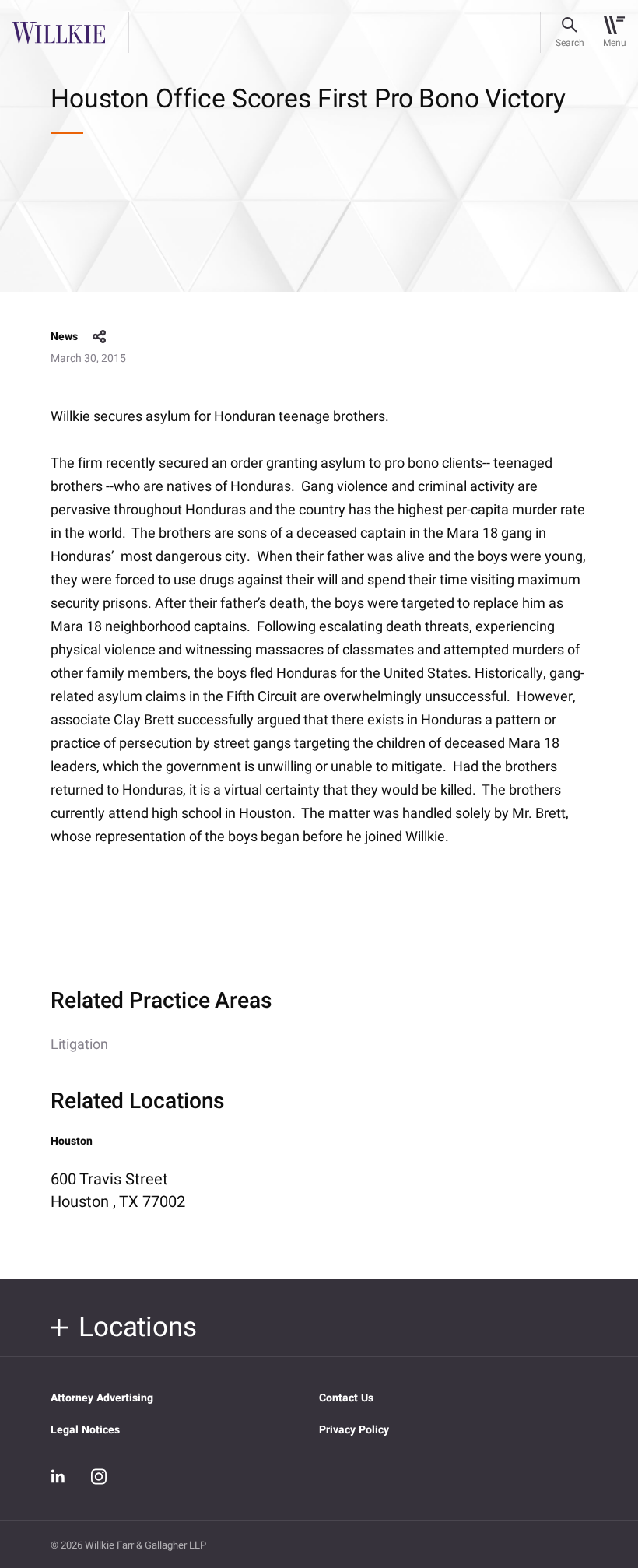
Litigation (79, 1044)
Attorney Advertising (102, 1398)
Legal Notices (85, 1430)
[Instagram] (99, 1476)
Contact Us (346, 1398)
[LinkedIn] (58, 1477)
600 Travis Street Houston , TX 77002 (118, 1190)
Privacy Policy (354, 1430)
